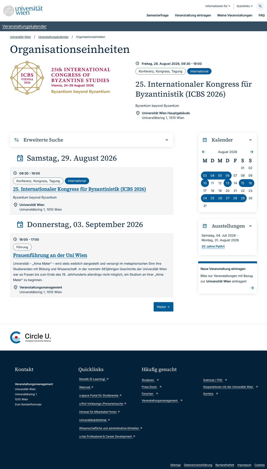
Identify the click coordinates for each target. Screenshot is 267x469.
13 (227, 183)
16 (250, 183)
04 (212, 175)
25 (212, 198)
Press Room (150, 386)
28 (235, 198)
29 (243, 198)
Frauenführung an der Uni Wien (50, 255)
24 (205, 198)
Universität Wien (20, 36)
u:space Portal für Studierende (99, 395)
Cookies (259, 464)
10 (205, 183)
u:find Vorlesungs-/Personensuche (101, 403)
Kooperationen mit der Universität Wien (228, 386)
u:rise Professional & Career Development (106, 436)
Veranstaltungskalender (24, 26)
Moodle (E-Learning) (92, 379)
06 (227, 175)
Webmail (85, 387)
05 (220, 175)
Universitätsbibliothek (93, 420)
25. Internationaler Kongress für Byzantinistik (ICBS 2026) (193, 89)
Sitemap (175, 464)
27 (227, 198)
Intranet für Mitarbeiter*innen (98, 411)
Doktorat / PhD (213, 380)
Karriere (208, 393)
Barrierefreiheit (224, 464)
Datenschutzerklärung (198, 464)
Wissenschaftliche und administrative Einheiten (108, 428)
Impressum (244, 464)
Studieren (148, 380)
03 (205, 175)
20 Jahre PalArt (213, 246)
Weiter (162, 307)
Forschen (148, 393)
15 (242, 183)
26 (220, 198)
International (199, 71)
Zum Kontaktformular (28, 404)
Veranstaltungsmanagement (160, 400)
